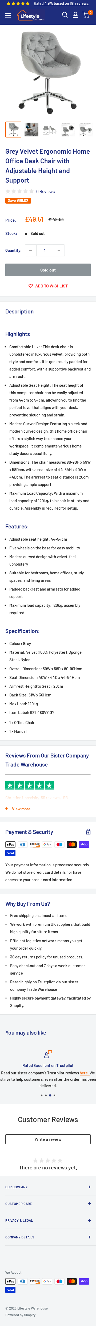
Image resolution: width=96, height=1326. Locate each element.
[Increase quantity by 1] (59, 250)
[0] (86, 15)
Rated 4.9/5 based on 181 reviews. (61, 3)
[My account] (75, 15)
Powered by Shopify (20, 1315)
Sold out (48, 269)
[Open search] (65, 15)
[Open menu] (8, 15)
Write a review (48, 1139)
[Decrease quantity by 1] (30, 250)
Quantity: (13, 250)
